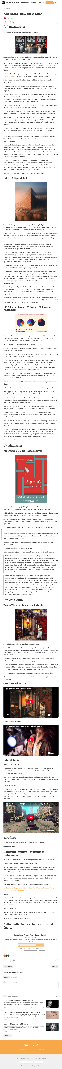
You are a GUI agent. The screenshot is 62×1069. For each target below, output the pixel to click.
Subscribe (49, 2)
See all (6, 1035)
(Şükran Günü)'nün (10, 76)
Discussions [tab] (15, 996)
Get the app (38, 1062)
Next (53, 966)
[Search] (40, 2)
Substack (23, 1066)
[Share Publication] (43, 2)
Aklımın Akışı (7, 8)
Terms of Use (38, 948)
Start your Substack (27, 1062)
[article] (31, 1004)
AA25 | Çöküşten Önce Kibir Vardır (15, 1024)
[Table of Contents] (2, 535)
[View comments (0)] (10, 22)
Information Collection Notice (30, 950)
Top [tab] (5, 996)
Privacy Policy (42, 950)
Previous (9, 966)
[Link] (1, 26)
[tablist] (10, 977)
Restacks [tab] (13, 977)
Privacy (31, 1058)
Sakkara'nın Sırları (20, 300)
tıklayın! (30, 918)
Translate (7, 10)
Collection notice (42, 1058)
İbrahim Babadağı (11, 17)
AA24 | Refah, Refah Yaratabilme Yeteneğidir (19, 1000)
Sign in (57, 2)
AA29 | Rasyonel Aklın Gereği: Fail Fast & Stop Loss (21, 1012)
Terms (35, 1058)
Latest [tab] (9, 996)
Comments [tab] (7, 977)
